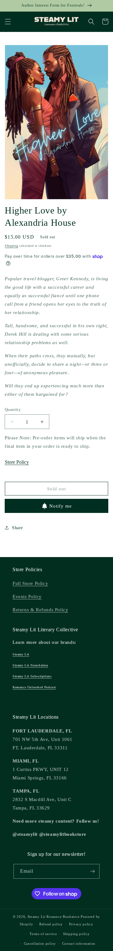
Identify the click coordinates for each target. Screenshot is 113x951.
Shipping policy (76, 934)
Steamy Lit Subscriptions (32, 676)
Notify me (60, 506)
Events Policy (27, 596)
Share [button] (17, 527)
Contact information (78, 943)
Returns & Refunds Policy (40, 609)
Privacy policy (81, 924)
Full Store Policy (30, 583)
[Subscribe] (92, 871)
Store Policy (17, 462)
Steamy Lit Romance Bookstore (54, 916)
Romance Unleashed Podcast (34, 687)
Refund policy (51, 924)
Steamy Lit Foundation (30, 665)
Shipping (11, 245)
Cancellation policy (40, 943)
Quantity (13, 409)
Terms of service (43, 934)
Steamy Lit (21, 654)
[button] (8, 21)
